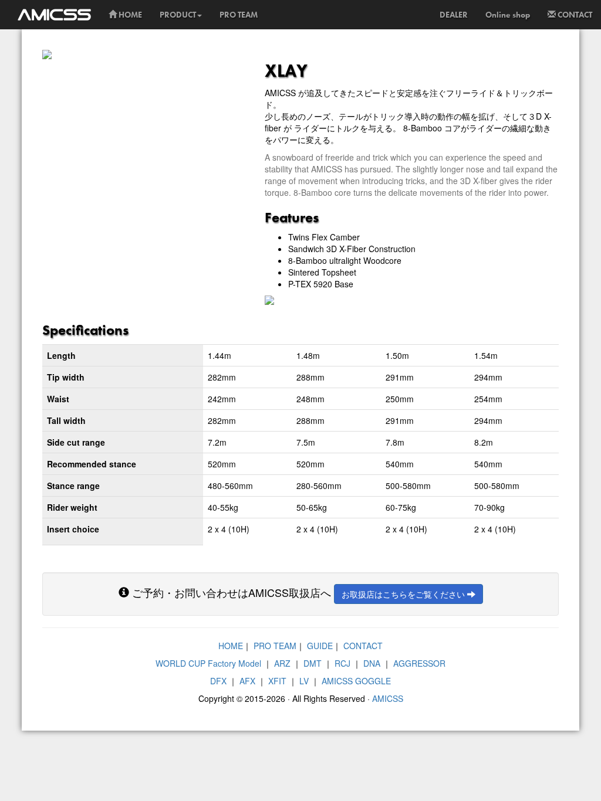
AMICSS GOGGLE (356, 681)
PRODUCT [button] (178, 14)
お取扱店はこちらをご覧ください (404, 594)
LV (304, 681)
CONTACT (574, 14)
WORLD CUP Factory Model (208, 663)
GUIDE (320, 645)
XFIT (277, 681)
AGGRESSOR (419, 663)
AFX (247, 681)
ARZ (282, 663)
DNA (371, 663)
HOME (129, 14)
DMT (312, 663)
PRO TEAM (239, 14)
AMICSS (387, 698)
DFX (218, 681)
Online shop (507, 14)
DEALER (454, 14)
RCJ (342, 663)
